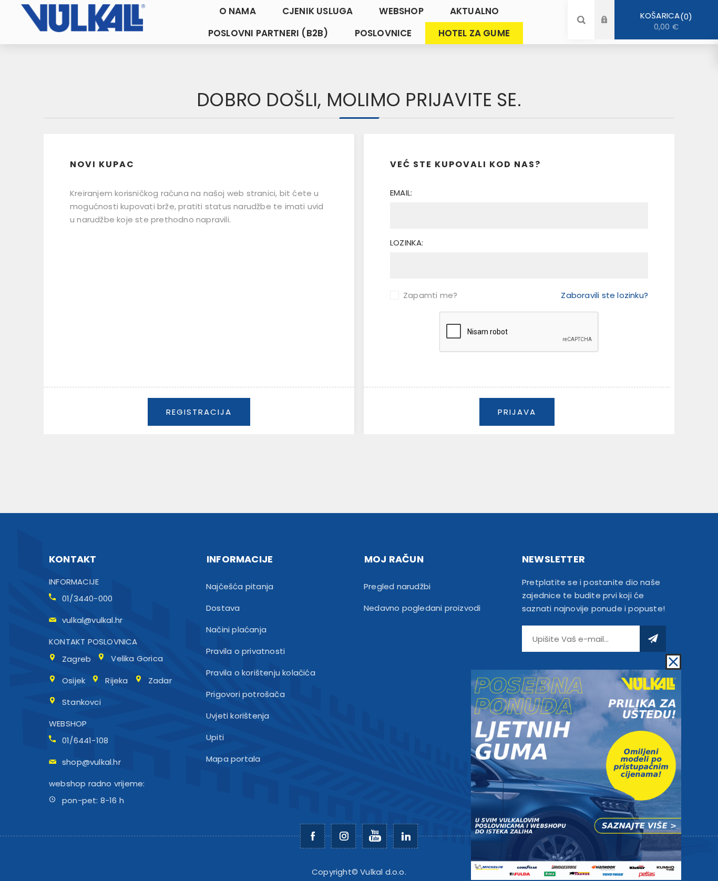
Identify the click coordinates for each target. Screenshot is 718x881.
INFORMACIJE (74, 581)
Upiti (215, 737)
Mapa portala (233, 758)
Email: (401, 192)
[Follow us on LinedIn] (405, 836)
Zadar (160, 680)
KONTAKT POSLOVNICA (93, 641)
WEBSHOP (68, 723)
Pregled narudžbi (397, 586)
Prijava (612, 10)
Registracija (612, 30)
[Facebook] (312, 836)
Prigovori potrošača (245, 694)
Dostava (223, 607)
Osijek (73, 680)
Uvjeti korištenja (237, 715)
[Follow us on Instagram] (343, 836)
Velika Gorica (137, 658)
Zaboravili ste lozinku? (604, 295)
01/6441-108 (85, 740)
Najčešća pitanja (239, 586)
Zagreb (76, 658)
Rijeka (116, 680)
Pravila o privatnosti (245, 651)
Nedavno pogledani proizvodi (422, 607)
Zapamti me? (430, 295)
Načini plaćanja (236, 629)
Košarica (664, 21)
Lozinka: (407, 242)
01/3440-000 (87, 598)
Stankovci (81, 702)
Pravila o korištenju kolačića (260, 672)
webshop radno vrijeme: (97, 783)
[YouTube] (374, 836)
